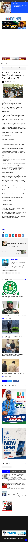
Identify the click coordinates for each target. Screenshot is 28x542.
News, (14, 81)
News (7, 67)
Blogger (4, 380)
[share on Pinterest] (16, 235)
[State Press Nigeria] (14, 18)
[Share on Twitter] (6, 235)
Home (3, 67)
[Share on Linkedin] (13, 235)
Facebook (16, 380)
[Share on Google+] (10, 235)
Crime (3, 356)
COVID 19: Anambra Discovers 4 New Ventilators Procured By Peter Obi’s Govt (16, 475)
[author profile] (3, 82)
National (4, 467)
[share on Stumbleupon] (19, 235)
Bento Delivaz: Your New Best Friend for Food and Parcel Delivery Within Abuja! (16, 484)
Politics (9, 467)
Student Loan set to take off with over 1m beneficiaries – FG (13, 75)
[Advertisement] (14, 43)
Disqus (9, 380)
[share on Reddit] (23, 235)
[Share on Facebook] (3, 235)
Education (4, 299)
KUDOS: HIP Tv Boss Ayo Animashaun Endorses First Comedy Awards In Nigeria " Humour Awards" (16, 493)
